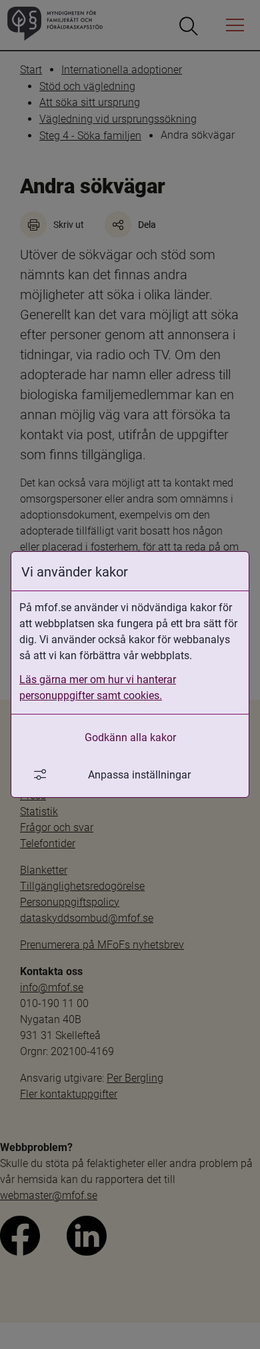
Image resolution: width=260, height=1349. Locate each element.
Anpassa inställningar (139, 774)
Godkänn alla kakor (130, 737)
